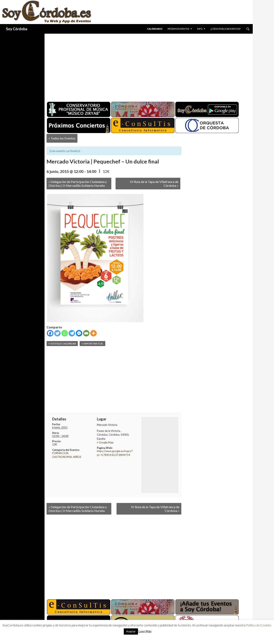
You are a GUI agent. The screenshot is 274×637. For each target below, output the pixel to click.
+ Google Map (105, 442)
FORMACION (60, 453)
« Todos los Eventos (62, 138)
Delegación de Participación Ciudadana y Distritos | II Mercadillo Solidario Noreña (78, 183)
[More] (93, 333)
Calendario (154, 28)
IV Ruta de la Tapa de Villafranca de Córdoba (154, 183)
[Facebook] (50, 333)
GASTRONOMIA (62, 456)
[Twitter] (57, 333)
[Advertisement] (145, 66)
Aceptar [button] (131, 631)
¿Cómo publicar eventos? (225, 28)
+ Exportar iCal (92, 343)
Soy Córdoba (16, 29)
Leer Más (145, 631)
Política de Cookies (258, 625)
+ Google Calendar (62, 343)
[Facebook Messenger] (79, 333)
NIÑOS (77, 456)
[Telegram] (72, 333)
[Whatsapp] (64, 333)
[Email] (86, 333)
